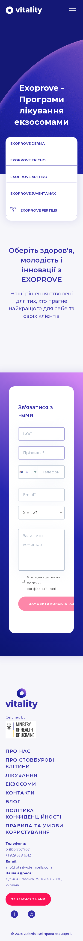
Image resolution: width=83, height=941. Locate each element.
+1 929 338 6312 (18, 855)
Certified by (15, 717)
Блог (13, 801)
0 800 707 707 (18, 849)
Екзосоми (21, 784)
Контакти (20, 793)
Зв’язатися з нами (28, 899)
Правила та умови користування (34, 829)
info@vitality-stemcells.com (29, 867)
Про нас (18, 751)
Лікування (22, 775)
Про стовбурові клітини (30, 763)
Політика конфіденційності (33, 814)
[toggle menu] (72, 7)
